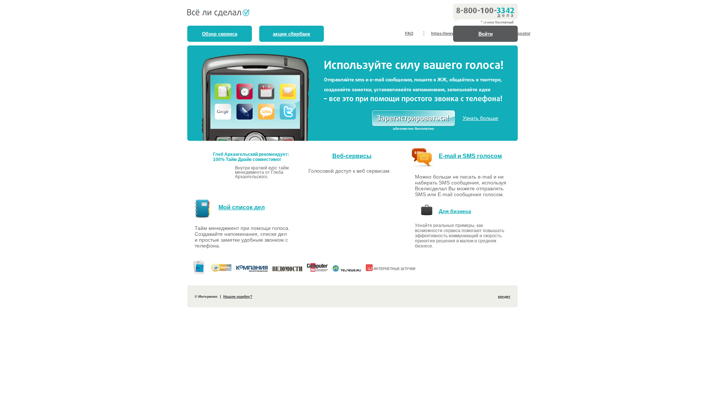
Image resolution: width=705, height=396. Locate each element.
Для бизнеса (455, 211)
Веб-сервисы (352, 156)
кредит (504, 296)
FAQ (409, 33)
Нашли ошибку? (237, 296)
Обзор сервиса (219, 34)
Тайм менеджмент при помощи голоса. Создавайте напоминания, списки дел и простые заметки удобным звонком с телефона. (242, 237)
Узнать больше (480, 118)
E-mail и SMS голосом (470, 156)
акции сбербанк (291, 34)
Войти (485, 34)
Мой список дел (241, 207)
